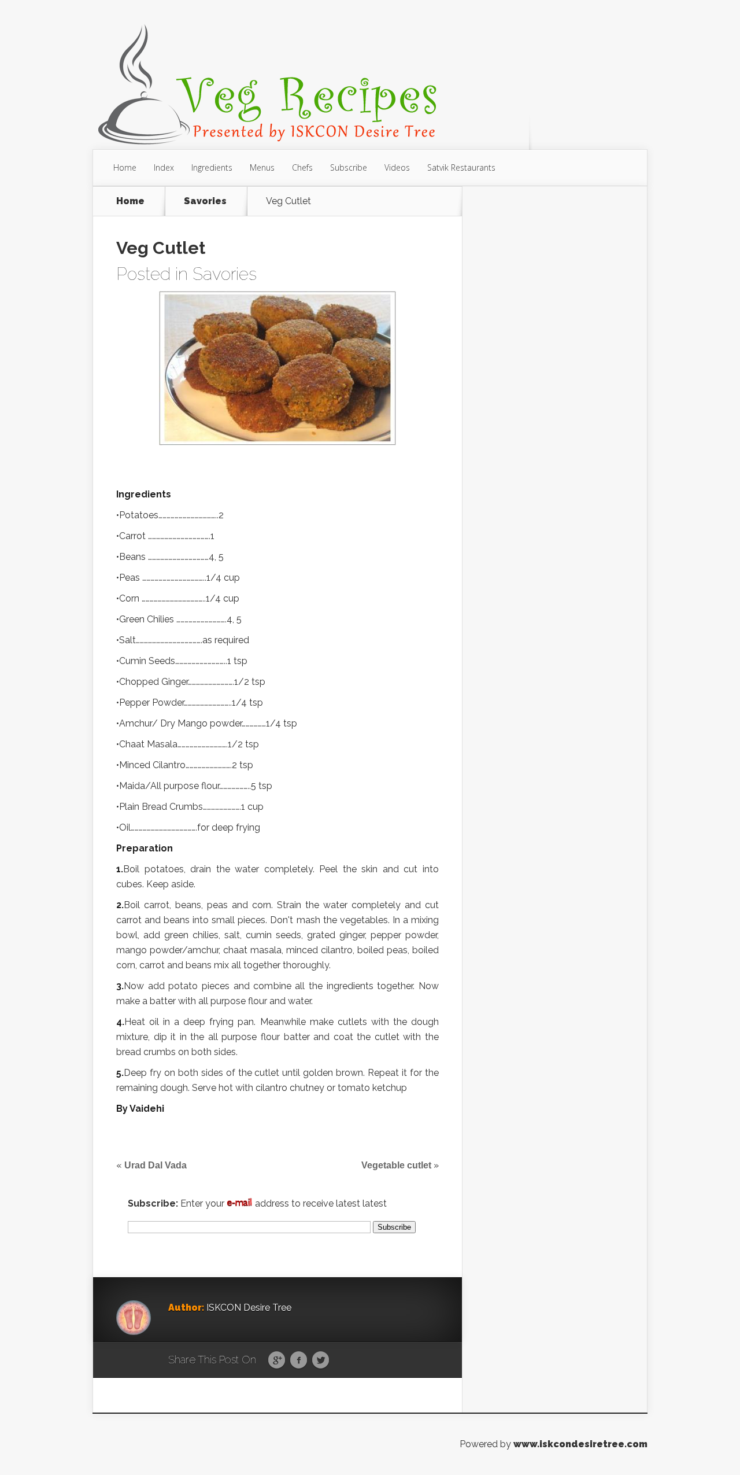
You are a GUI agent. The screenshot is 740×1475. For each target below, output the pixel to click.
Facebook (299, 1360)
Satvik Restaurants (461, 167)
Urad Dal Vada (155, 1165)
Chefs (302, 167)
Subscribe (348, 167)
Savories (205, 201)
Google (277, 1360)
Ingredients (211, 167)
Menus (262, 167)
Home (124, 167)
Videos (397, 167)
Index (164, 167)
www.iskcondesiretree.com (580, 1444)
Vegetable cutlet (396, 1165)
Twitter (321, 1360)
